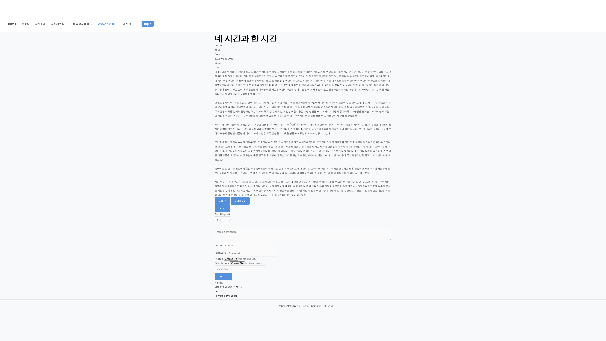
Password (220, 253)
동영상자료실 (81, 24)
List (216, 291)
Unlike (240, 200)
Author (219, 245)
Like (222, 200)
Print (222, 208)
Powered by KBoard (226, 295)
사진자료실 (57, 24)
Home (12, 24)
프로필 (25, 24)
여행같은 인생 (106, 24)
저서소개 (40, 24)
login (147, 24)
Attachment (222, 263)
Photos (219, 258)
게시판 (127, 24)
